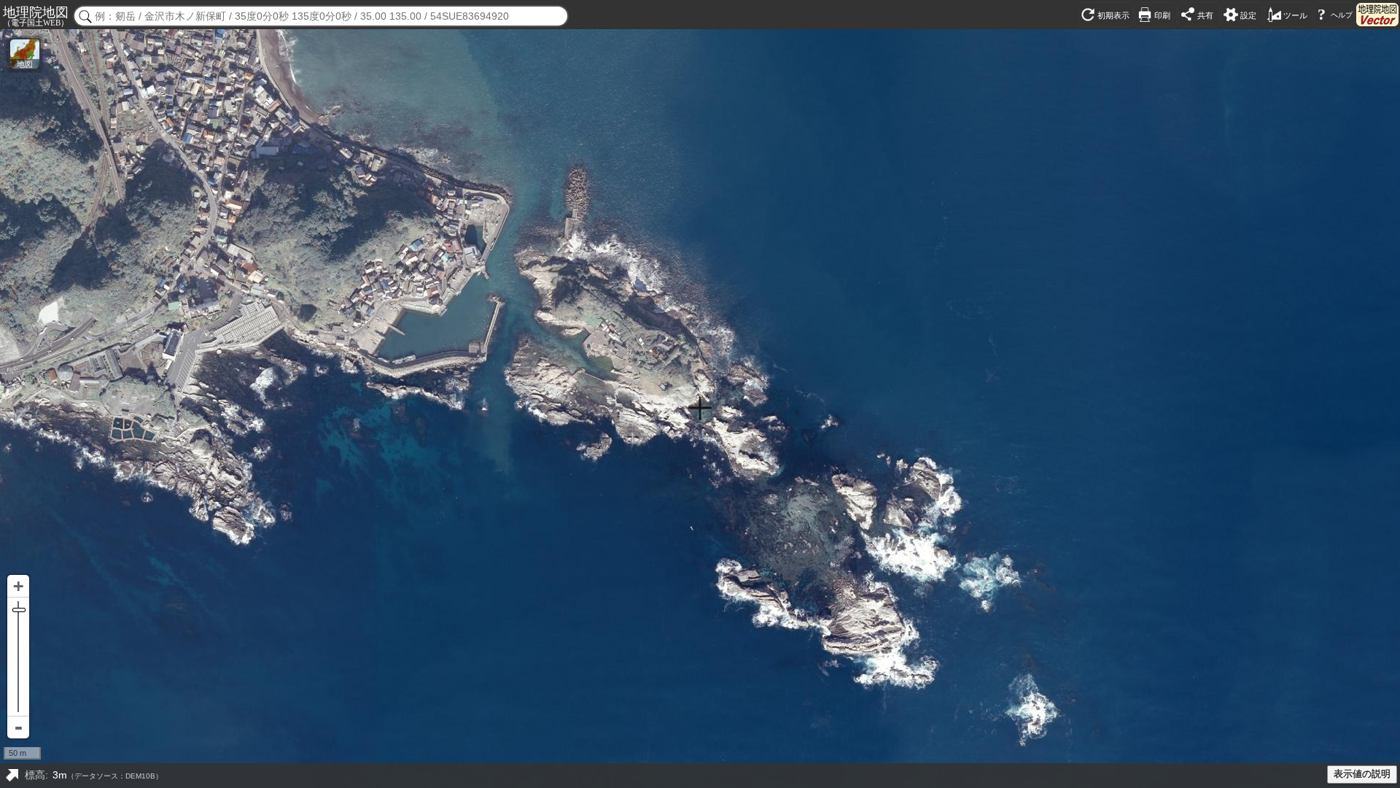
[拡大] (18, 586)
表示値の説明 (1362, 774)
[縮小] (18, 727)
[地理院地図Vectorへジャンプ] (1377, 14)
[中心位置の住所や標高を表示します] (12, 776)
